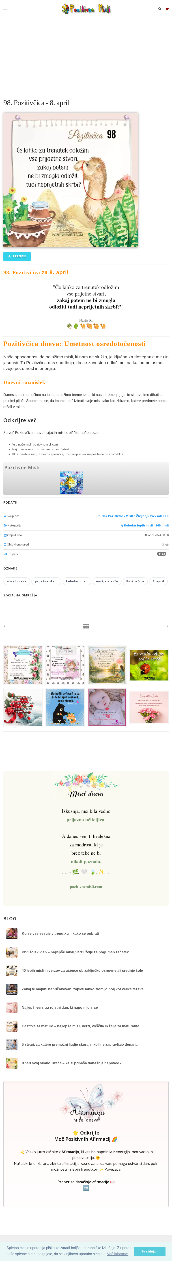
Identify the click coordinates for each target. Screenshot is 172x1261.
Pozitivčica (135, 581)
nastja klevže (107, 581)
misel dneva (17, 581)
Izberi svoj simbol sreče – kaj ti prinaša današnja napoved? (72, 1063)
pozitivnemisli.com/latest (52, 449)
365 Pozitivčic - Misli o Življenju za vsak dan (135, 516)
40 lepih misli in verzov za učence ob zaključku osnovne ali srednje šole (82, 970)
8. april (158, 581)
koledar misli (77, 581)
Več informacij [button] (118, 1254)
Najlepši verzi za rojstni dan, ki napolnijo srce (60, 1007)
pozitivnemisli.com (45, 444)
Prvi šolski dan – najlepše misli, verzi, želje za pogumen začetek (75, 952)
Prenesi (19, 256)
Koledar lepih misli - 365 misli (146, 525)
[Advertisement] (86, 56)
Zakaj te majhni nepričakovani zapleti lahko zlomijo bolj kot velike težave (83, 989)
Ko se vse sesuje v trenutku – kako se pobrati (60, 933)
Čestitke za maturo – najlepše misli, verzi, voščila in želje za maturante (80, 1026)
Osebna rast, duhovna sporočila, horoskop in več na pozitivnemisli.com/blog (71, 454)
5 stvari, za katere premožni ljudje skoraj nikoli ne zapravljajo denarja (80, 1044)
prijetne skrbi (46, 581)
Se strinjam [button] (149, 1251)
